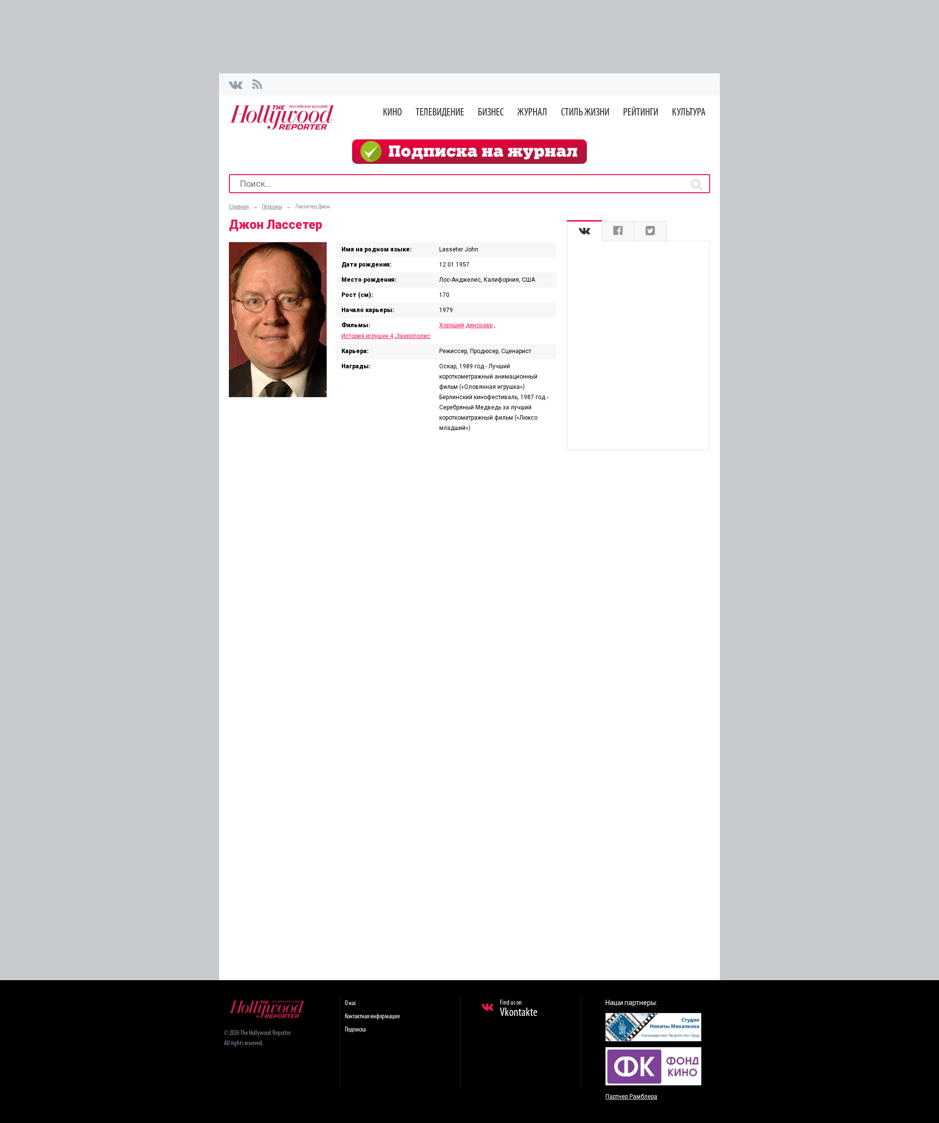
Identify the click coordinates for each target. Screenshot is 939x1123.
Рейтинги (640, 112)
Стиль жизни (585, 112)
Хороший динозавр (465, 325)
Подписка (355, 1029)
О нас (350, 1003)
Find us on (518, 1009)
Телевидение (440, 112)
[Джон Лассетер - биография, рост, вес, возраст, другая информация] (278, 395)
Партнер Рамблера (631, 1096)
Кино (392, 112)
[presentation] (584, 231)
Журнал (532, 112)
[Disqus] (393, 568)
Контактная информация (372, 1016)
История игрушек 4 (367, 336)
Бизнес (491, 112)
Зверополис (413, 336)
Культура (689, 112)
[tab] (584, 231)
